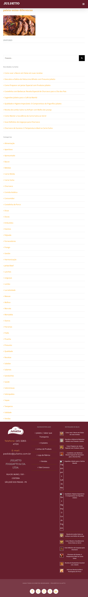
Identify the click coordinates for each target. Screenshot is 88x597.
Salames (8, 369)
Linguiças (8, 278)
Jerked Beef (9, 265)
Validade (8, 412)
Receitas (8, 357)
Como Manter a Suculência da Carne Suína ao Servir (25, 116)
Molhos (8, 302)
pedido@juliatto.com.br (17, 453)
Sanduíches (9, 376)
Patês (7, 333)
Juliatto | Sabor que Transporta (44, 435)
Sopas (7, 400)
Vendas (8, 418)
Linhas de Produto (44, 449)
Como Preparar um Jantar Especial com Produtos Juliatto (28, 85)
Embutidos (9, 223)
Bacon (7, 162)
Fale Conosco (44, 467)
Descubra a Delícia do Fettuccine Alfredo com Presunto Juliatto (30, 79)
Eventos (8, 229)
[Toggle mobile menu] (84, 4)
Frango (7, 247)
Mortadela (9, 314)
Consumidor (10, 198)
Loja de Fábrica (44, 455)
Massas (8, 296)
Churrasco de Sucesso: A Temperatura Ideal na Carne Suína (29, 128)
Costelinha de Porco (13, 204)
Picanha (8, 339)
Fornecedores (10, 241)
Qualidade (9, 351)
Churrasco (9, 186)
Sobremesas (10, 388)
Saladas (8, 363)
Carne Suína (9, 180)
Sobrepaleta (9, 394)
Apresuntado (10, 155)
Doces (7, 217)
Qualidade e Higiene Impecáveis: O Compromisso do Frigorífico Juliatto (33, 103)
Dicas (7, 210)
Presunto (8, 345)
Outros (7, 321)
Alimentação (10, 143)
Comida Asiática (11, 192)
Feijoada (8, 235)
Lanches (8, 272)
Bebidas (8, 168)
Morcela (8, 308)
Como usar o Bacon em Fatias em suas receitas (24, 73)
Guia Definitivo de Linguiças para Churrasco (22, 122)
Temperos (9, 406)
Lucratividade (10, 290)
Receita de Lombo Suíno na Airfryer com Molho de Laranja (28, 110)
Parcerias (8, 327)
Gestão (7, 253)
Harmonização (10, 259)
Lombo (7, 284)
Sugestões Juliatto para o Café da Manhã (21, 97)
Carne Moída (10, 174)
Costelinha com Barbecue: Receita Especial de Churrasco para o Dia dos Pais (35, 91)
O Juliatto (44, 443)
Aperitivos (9, 149)
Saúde (7, 382)
